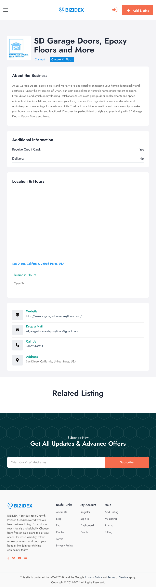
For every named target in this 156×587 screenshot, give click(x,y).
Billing (108, 532)
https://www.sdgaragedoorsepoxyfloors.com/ (54, 316)
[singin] (115, 10)
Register (85, 512)
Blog (59, 519)
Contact (60, 532)
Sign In (84, 519)
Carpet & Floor (62, 59)
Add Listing (141, 10)
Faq (58, 525)
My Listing (111, 519)
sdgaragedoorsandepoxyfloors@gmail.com (52, 331)
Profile (84, 532)
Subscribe (126, 462)
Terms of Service (118, 577)
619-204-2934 (34, 346)
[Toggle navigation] (6, 10)
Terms (59, 539)
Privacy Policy (64, 545)
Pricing (109, 525)
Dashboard (87, 525)
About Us (61, 512)
